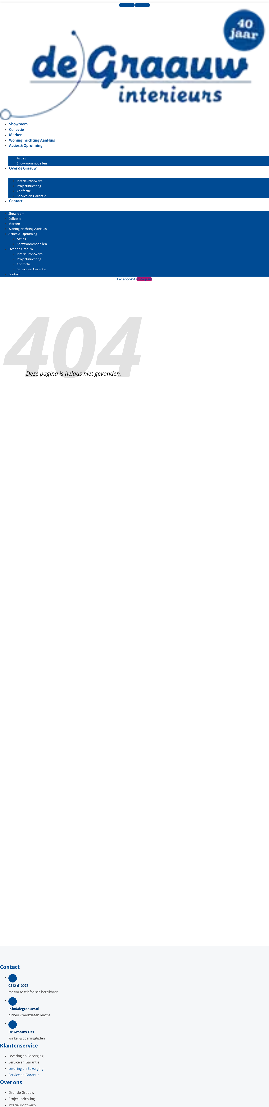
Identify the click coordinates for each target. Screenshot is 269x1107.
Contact (15, 201)
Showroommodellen (32, 244)
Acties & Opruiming (26, 145)
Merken (14, 223)
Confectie (24, 191)
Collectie (14, 218)
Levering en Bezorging (26, 1056)
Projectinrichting (29, 186)
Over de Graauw (23, 168)
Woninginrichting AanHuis (27, 229)
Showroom (16, 213)
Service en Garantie (31, 196)
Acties (21, 158)
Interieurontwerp (29, 181)
